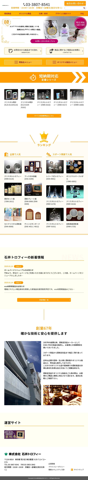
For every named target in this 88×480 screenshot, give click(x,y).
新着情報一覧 (44, 300)
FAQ (82, 13)
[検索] (84, 8)
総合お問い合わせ (75, 3)
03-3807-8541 (38, 4)
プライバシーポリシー (57, 467)
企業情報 (52, 464)
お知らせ (18, 266)
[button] (2, 30)
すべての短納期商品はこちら (44, 116)
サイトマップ (79, 469)
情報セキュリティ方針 (56, 469)
